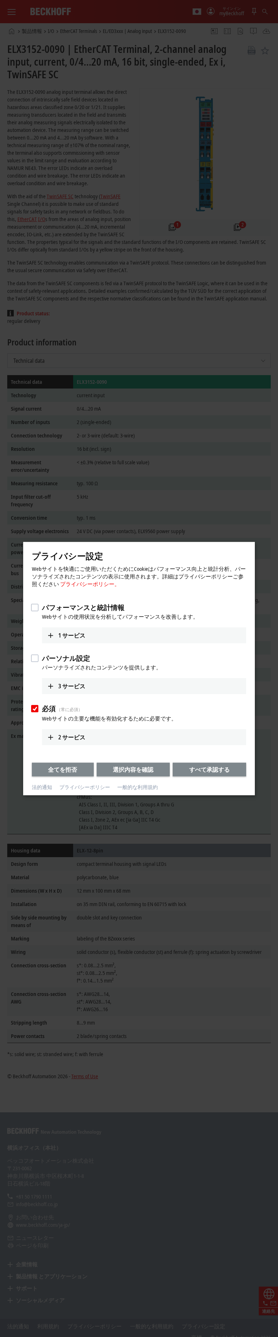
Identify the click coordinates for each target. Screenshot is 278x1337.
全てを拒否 (62, 769)
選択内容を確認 (133, 769)
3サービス (71, 686)
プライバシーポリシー (84, 787)
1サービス (71, 635)
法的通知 (42, 787)
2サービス (71, 737)
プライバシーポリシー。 (90, 583)
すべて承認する (209, 769)
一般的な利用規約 (137, 787)
